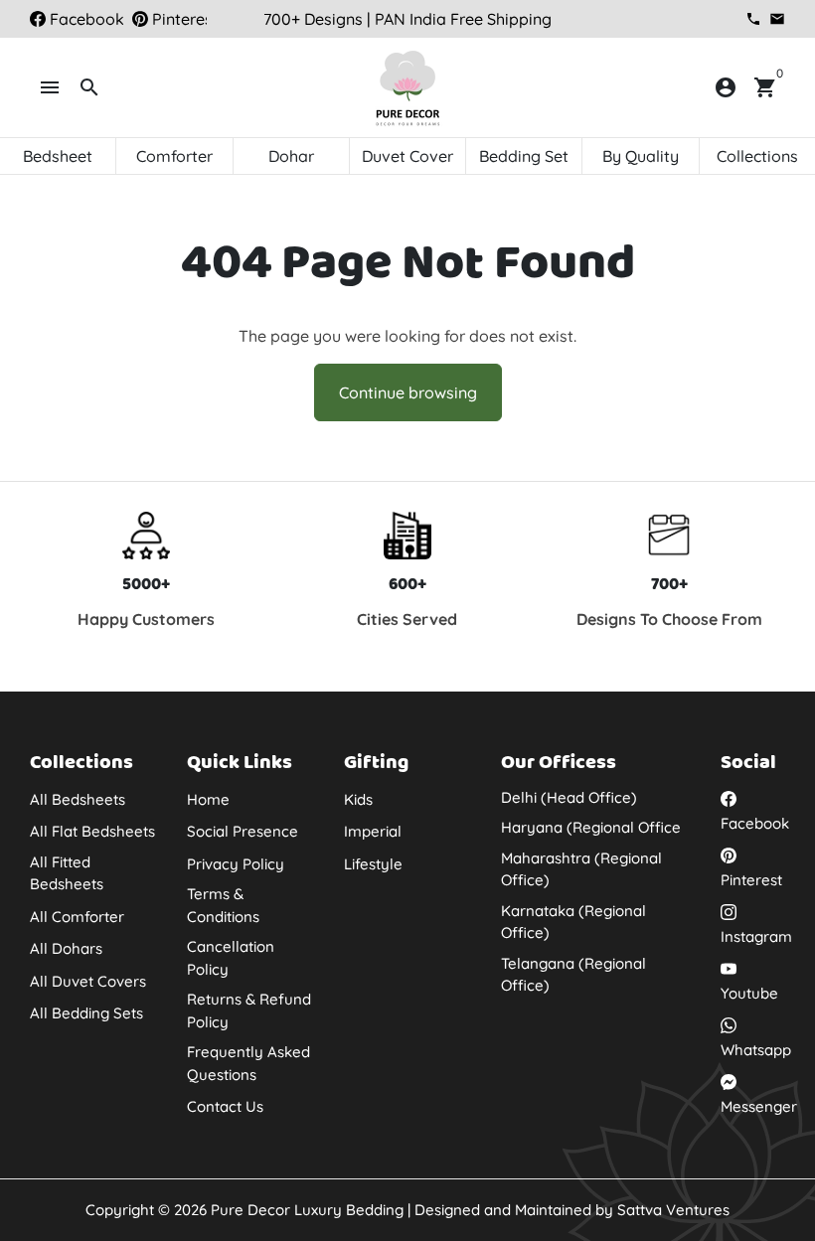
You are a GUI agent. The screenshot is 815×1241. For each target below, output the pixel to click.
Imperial (373, 831)
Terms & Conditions (223, 905)
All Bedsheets (77, 799)
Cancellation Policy (230, 958)
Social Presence (242, 831)
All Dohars (66, 948)
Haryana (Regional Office (591, 827)
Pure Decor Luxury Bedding (307, 1209)
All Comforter (77, 916)
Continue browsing (408, 392)
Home (208, 799)
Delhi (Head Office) (569, 797)
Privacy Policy (235, 863)
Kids (358, 799)
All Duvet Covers (88, 981)
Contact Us (225, 1106)
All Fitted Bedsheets (66, 873)
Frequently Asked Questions (248, 1063)
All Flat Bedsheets (92, 831)
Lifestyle (373, 863)
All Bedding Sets (86, 1013)
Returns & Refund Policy (249, 1010)
